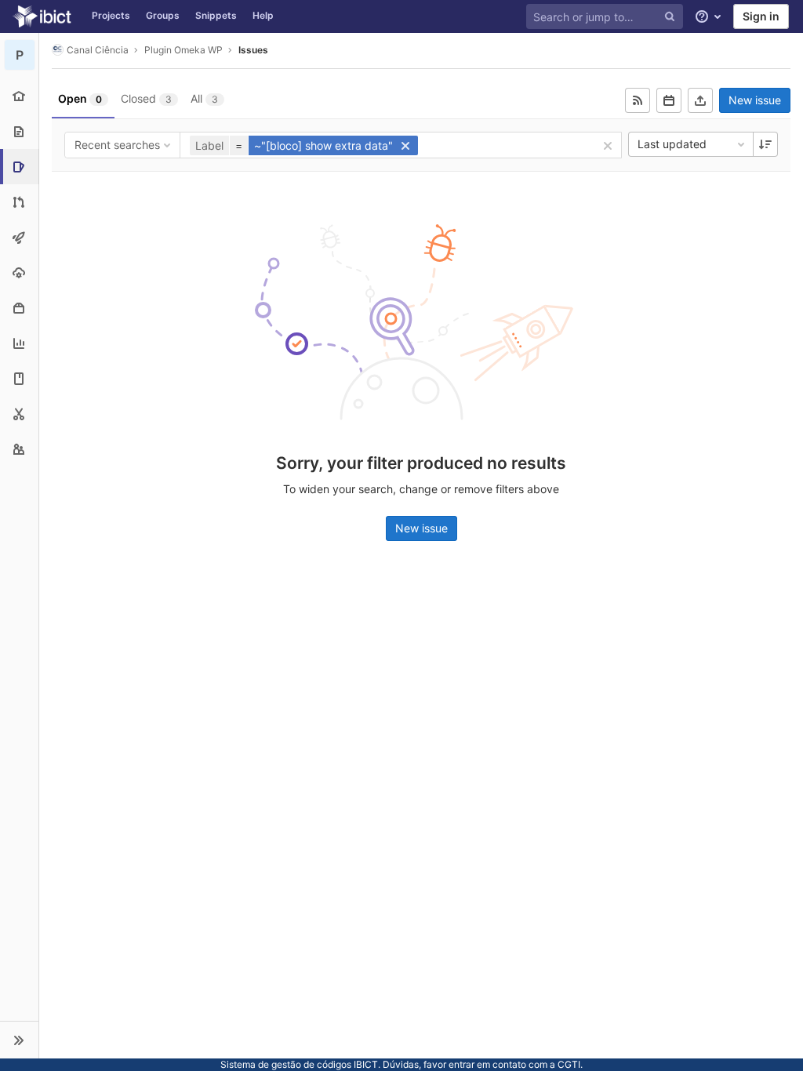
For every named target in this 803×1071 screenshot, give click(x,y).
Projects (111, 15)
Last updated (672, 144)
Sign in (761, 16)
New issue (755, 100)
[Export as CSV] (700, 100)
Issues (253, 50)
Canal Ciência (98, 50)
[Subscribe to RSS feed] (637, 100)
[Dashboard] (42, 16)
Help (263, 15)
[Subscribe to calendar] (668, 100)
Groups (163, 15)
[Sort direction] (765, 144)
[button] (19, 1039)
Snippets (216, 15)
